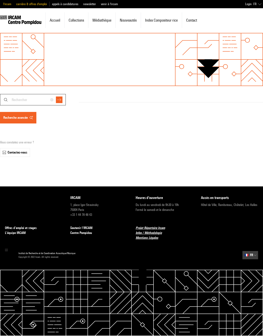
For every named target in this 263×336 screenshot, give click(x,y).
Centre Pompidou (81, 233)
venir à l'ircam (109, 4)
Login (248, 4)
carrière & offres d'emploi (31, 4)
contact (191, 20)
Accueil (55, 20)
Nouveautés (128, 20)
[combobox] (33, 99)
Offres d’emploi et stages (21, 228)
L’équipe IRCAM (15, 233)
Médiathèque (101, 20)
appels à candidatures (65, 4)
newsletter (89, 4)
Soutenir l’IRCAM (81, 228)
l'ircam (7, 4)
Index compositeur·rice (161, 20)
